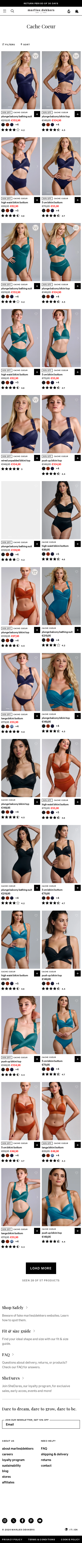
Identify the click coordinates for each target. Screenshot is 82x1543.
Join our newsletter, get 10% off (27, 1419)
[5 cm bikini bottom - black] (43, 210)
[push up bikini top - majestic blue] (52, 468)
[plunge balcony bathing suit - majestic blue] (12, 125)
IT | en (74, 1529)
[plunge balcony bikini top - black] (43, 125)
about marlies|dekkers (17, 1448)
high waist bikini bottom (14, 202)
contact (46, 1465)
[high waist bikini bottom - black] (3, 210)
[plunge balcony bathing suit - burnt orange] (7, 125)
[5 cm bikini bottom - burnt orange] (48, 210)
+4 (17, 124)
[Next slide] (37, 80)
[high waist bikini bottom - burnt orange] (7, 210)
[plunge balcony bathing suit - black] (3, 125)
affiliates (8, 1482)
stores (6, 1476)
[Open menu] (4, 11)
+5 (17, 210)
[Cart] (77, 11)
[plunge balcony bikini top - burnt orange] (48, 125)
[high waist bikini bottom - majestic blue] (12, 210)
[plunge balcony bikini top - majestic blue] (52, 125)
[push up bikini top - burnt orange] (48, 468)
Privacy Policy (12, 1539)
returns (46, 1460)
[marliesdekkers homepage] (41, 11)
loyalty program (13, 1460)
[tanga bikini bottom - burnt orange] (7, 726)
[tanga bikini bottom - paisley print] (12, 726)
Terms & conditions (41, 1539)
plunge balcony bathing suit (16, 116)
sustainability (11, 1465)
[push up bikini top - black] (43, 468)
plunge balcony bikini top (56, 116)
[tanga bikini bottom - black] (3, 726)
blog (5, 1471)
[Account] (69, 11)
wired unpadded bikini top (15, 460)
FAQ (44, 1448)
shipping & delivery (54, 1454)
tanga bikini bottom (12, 718)
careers (7, 1454)
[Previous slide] (4, 80)
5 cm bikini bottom (52, 202)
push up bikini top (52, 460)
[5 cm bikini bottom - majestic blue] (52, 210)
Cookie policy (70, 1539)
